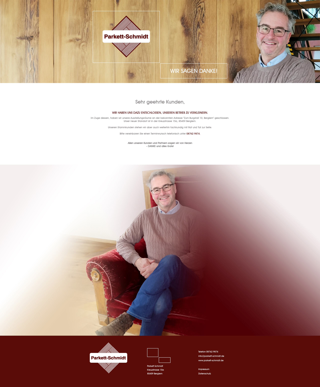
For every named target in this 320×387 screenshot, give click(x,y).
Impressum (203, 369)
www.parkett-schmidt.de (211, 360)
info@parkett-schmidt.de (211, 356)
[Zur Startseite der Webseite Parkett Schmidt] (126, 36)
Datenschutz (204, 373)
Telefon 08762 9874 (208, 351)
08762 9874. (193, 133)
